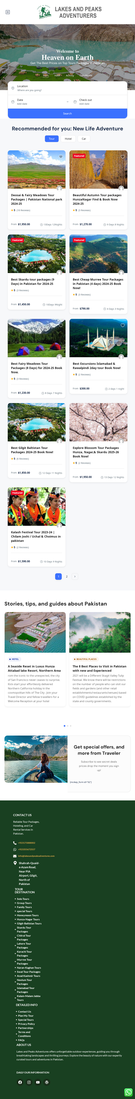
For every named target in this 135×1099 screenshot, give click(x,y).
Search (67, 113)
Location (22, 86)
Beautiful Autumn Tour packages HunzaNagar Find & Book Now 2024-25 (97, 199)
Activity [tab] (70, 75)
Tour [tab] (52, 139)
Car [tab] (84, 139)
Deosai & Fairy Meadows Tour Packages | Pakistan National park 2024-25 (36, 199)
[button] (64, 726)
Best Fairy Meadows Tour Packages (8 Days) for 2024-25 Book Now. (36, 368)
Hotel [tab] (57, 75)
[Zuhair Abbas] (59, 188)
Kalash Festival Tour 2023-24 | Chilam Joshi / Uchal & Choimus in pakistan (36, 536)
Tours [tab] (46, 75)
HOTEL (15, 659)
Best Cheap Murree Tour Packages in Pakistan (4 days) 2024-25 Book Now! (98, 283)
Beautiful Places (86, 659)
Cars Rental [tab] (86, 75)
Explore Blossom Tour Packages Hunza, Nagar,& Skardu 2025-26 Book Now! (96, 452)
